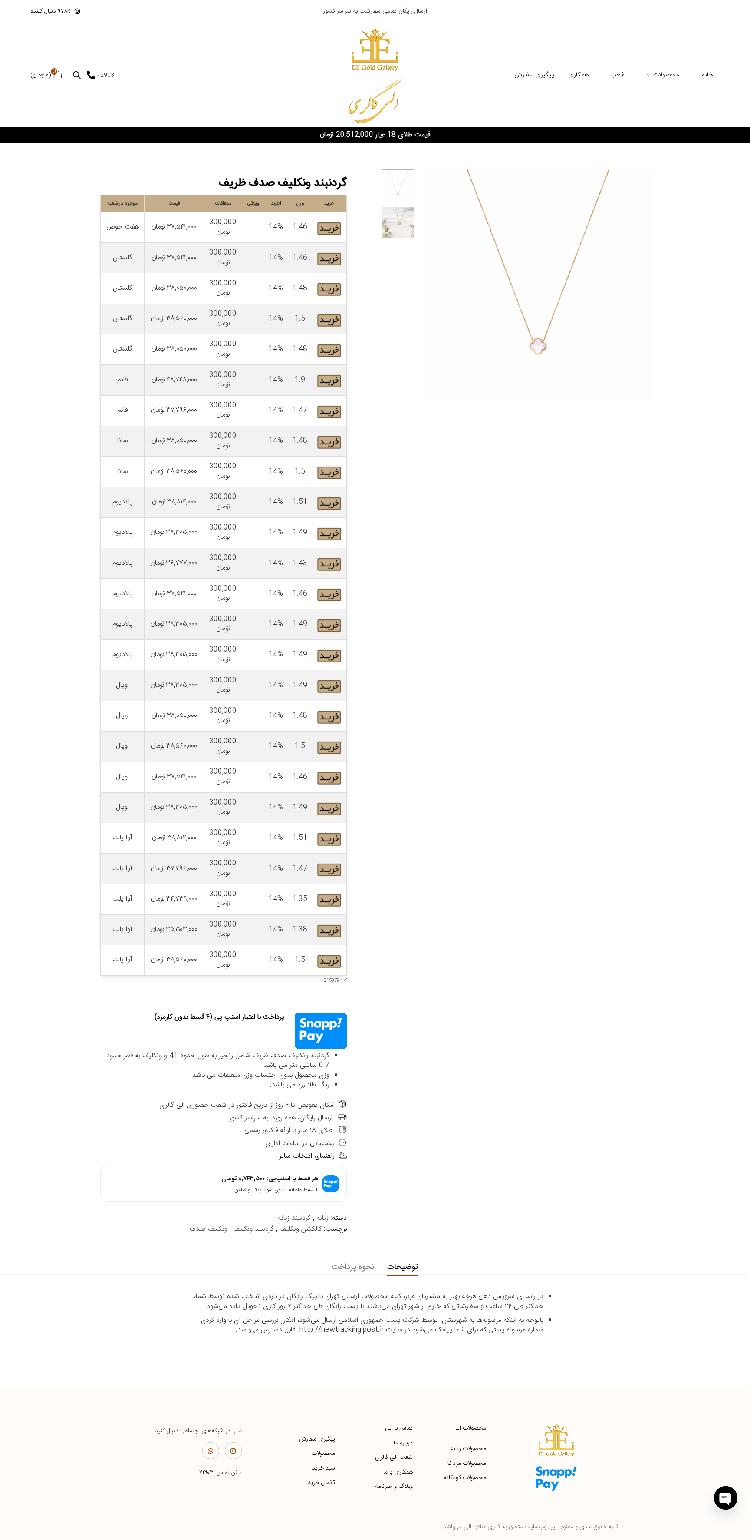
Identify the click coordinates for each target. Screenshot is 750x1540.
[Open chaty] (725, 1498)
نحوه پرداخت (353, 1267)
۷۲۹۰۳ (206, 1472)
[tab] (402, 1267)
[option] (397, 185)
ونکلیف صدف (208, 1229)
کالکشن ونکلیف (301, 1229)
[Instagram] (233, 1450)
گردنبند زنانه (294, 1218)
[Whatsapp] (210, 1450)
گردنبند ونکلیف (253, 1229)
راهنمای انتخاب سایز (307, 1156)
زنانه (322, 1218)
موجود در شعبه (122, 203)
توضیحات (402, 1267)
